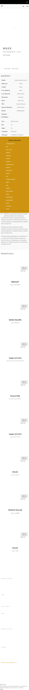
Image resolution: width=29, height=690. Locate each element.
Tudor (7, 209)
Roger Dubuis (9, 200)
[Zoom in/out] (10, 681)
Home (2, 616)
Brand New (4, 601)
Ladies (2, 599)
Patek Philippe (9, 191)
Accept (1, 689)
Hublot (8, 173)
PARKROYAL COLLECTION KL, (10, 650)
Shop (2, 622)
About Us (3, 618)
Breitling (8, 155)
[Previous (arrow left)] (1, 683)
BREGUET (15, 282)
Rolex (7, 203)
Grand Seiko (9, 170)
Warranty (3, 626)
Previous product (23, 6)
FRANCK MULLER (15, 510)
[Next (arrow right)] (4, 683)
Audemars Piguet (10, 143)
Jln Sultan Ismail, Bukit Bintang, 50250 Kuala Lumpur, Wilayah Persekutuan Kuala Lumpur (10, 653)
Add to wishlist (15, 68)
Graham (8, 167)
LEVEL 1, (21, 650)
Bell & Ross (9, 149)
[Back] (2, 5)
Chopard (8, 161)
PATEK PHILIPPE (15, 320)
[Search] (24, 2)
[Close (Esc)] (1, 681)
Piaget (7, 194)
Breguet (8, 152)
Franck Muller (10, 164)
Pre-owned (3, 603)
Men (2, 597)
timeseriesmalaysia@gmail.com (9, 662)
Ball (7, 146)
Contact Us (3, 624)
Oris (7, 185)
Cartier (8, 158)
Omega (7, 182)
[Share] (4, 681)
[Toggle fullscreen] (7, 681)
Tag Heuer (8, 206)
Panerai (8, 188)
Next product (27, 6)
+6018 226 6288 (5, 659)
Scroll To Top (2, 684)
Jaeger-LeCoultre (10, 179)
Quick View (23, 270)
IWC (7, 176)
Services (3, 620)
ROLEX (15, 472)
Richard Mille (9, 197)
